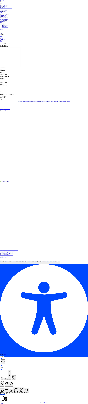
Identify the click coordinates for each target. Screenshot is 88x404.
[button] (3, 361)
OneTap (5, 354)
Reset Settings (2, 394)
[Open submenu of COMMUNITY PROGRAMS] (7, 17)
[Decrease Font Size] (1, 358)
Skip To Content (2, 393)
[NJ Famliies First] (44, 101)
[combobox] (30, 262)
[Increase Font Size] (1, 354)
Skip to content (2, 0)
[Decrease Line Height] (1, 369)
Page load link (2, 260)
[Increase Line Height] (1, 365)
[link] (4, 67)
